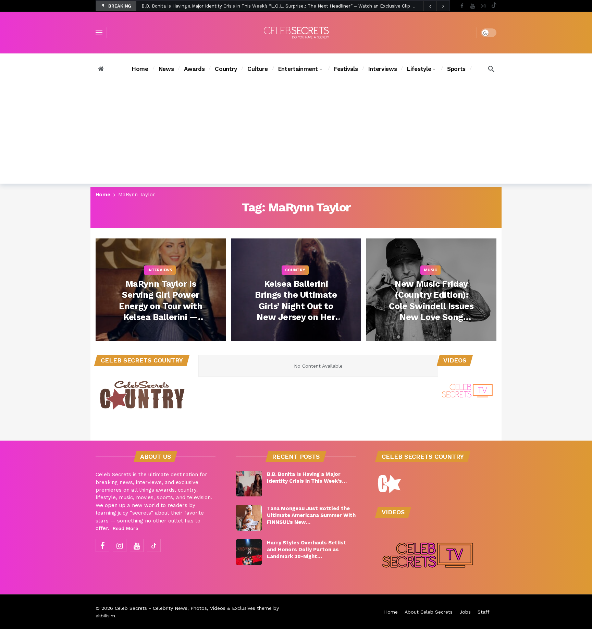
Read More (125, 528)
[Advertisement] (296, 136)
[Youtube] (472, 6)
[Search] (491, 69)
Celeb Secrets (131, 608)
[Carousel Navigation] (436, 6)
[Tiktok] (494, 6)
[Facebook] (462, 6)
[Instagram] (483, 6)
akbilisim (105, 615)
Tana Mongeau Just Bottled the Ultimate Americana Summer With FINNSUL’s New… (311, 515)
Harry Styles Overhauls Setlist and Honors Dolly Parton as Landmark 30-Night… (306, 549)
